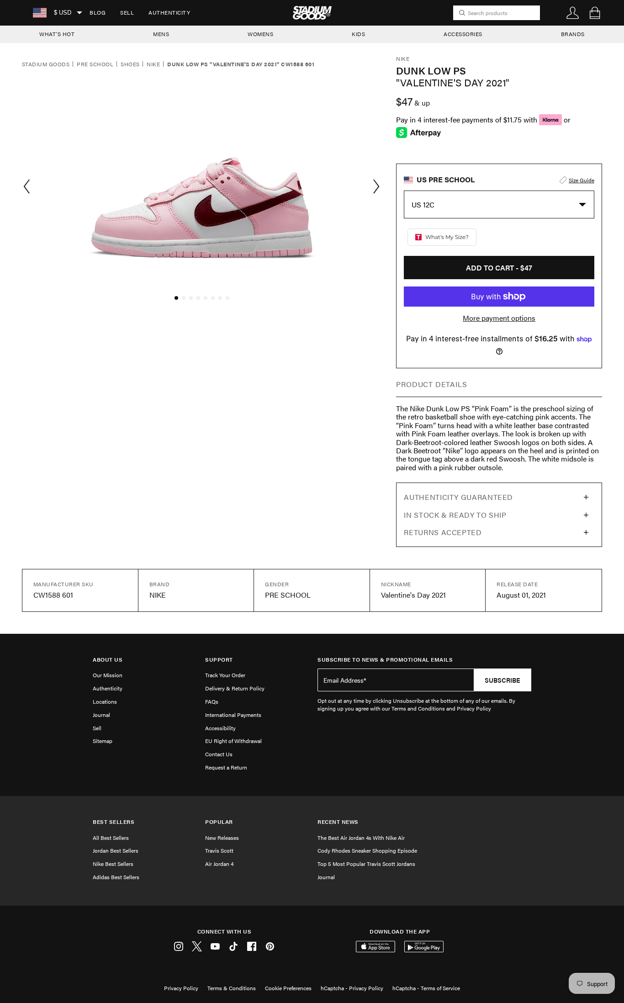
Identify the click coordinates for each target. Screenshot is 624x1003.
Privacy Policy (181, 988)
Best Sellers (113, 822)
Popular (219, 822)
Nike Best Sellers (113, 864)
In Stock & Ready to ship (455, 514)
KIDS (358, 34)
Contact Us (219, 754)
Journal (101, 715)
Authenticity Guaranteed (458, 497)
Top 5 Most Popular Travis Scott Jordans (366, 864)
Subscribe (502, 680)
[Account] (573, 12)
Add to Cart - (499, 267)
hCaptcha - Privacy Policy (352, 988)
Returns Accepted (442, 532)
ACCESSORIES (463, 34)
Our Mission (107, 675)
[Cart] (594, 12)
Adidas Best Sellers (116, 877)
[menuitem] (97, 12)
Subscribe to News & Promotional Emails (385, 659)
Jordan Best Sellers (115, 850)
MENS (161, 34)
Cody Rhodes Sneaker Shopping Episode (367, 850)
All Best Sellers (111, 837)
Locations (105, 701)
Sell (127, 12)
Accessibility (220, 728)
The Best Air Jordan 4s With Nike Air (361, 837)
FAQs (211, 701)
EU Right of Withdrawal (233, 741)
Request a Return (226, 767)
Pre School (95, 64)
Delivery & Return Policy (234, 688)
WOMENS (260, 34)
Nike (153, 64)
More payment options (499, 318)
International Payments (233, 715)
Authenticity (169, 12)
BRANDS (573, 34)
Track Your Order (225, 675)
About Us (107, 659)
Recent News (338, 822)
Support (219, 659)
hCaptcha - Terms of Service (426, 988)
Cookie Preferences (288, 988)
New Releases (222, 837)
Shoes (130, 64)
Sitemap (102, 741)
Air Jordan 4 (219, 864)
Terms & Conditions (231, 988)
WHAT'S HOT (56, 34)
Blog (98, 12)
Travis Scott (219, 850)
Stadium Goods (45, 64)
